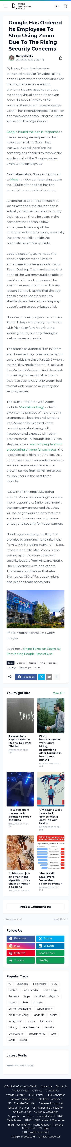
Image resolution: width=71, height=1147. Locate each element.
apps (27, 996)
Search (13, 990)
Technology (25, 667)
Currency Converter (46, 1111)
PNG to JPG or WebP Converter (44, 1120)
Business (21, 662)
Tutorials (14, 996)
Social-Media (30, 990)
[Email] (49, 677)
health (53, 1015)
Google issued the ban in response (33, 132)
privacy (52, 662)
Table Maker (14, 1120)
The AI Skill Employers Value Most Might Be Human (50, 878)
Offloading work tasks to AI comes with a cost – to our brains (50, 816)
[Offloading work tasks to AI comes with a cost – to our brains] (50, 789)
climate (38, 1002)
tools (54, 1033)
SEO (54, 983)
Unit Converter (22, 1111)
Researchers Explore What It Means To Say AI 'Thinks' (20, 741)
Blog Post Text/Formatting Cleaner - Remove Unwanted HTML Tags (35, 1126)
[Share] (59, 58)
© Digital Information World (20, 1086)
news (42, 662)
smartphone (16, 1033)
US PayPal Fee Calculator (47, 1107)
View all (57, 692)
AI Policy (37, 1090)
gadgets (39, 1015)
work (12, 1039)
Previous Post (13, 919)
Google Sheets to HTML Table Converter (35, 1136)
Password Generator (21, 1099)
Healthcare (39, 983)
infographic (15, 1021)
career (12, 1002)
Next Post (59, 919)
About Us (61, 1086)
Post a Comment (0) (35, 906)
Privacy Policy (20, 1090)
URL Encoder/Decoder (21, 1103)
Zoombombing (31, 407)
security (12, 667)
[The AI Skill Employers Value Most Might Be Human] (50, 852)
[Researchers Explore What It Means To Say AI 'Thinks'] (20, 715)
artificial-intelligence (47, 996)
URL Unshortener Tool (35, 1132)
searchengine (31, 1027)
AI (10, 983)
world (23, 1039)
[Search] (65, 6)
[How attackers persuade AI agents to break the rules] (20, 789)
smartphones (37, 1033)
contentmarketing (20, 1008)
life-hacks (46, 1021)
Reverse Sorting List (51, 1103)
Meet (14, 179)
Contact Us (52, 1090)
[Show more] (56, 677)
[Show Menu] (5, 6)
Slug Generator (56, 1094)
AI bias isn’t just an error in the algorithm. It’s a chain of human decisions (20, 880)
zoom (37, 667)
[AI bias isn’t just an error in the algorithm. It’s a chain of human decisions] (20, 852)
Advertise (46, 1086)
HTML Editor (35, 1094)
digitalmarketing (19, 1015)
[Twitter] (41, 677)
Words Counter (15, 1094)
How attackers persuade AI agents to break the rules (20, 815)
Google (32, 662)
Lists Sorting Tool (18, 1107)
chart (25, 1002)
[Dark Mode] (57, 6)
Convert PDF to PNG (50, 1116)
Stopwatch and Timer (21, 1116)
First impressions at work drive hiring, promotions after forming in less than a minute (50, 748)
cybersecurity (45, 1008)
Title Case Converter (49, 1099)
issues (31, 1021)
